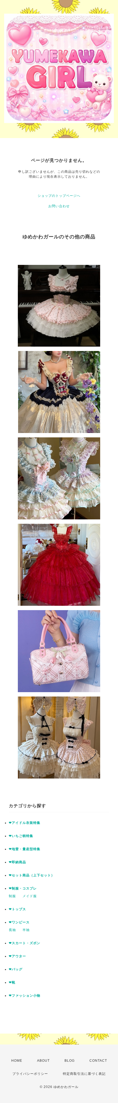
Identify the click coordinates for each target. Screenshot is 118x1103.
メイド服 (30, 896)
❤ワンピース (19, 922)
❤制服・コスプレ (23, 888)
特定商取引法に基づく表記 (84, 1074)
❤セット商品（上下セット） (32, 875)
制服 (12, 896)
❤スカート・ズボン (24, 943)
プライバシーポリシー (30, 1074)
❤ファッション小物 (24, 995)
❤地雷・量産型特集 (24, 849)
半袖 (26, 930)
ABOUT (43, 1061)
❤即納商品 (17, 862)
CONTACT (98, 1061)
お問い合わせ (59, 206)
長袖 (12, 930)
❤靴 (14, 982)
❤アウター (17, 956)
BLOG (69, 1061)
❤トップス (17, 909)
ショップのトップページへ (59, 196)
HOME (16, 1061)
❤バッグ (16, 969)
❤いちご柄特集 (21, 836)
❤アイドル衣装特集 (24, 823)
